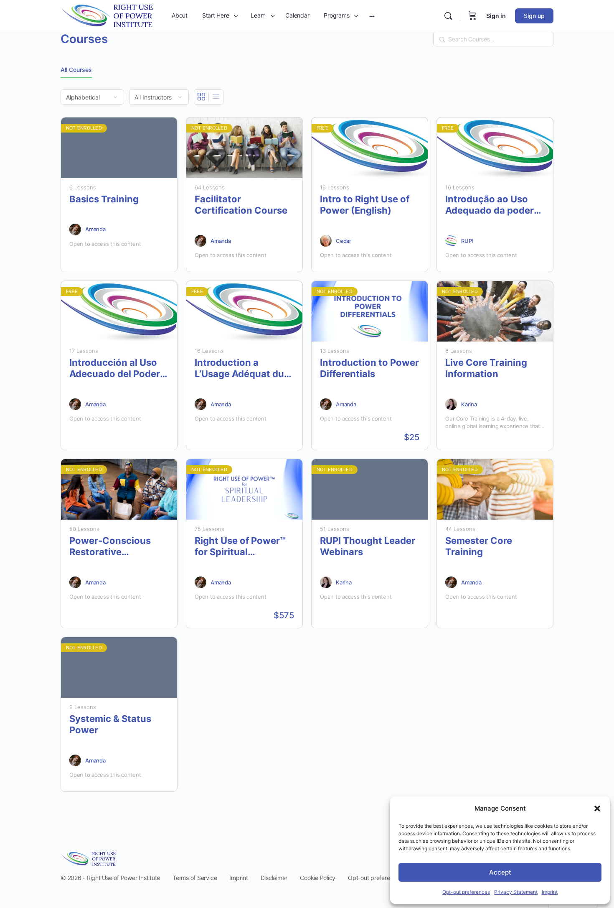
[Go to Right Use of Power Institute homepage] (107, 15)
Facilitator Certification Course (241, 205)
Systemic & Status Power (110, 724)
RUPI (467, 240)
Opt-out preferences (466, 892)
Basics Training (104, 199)
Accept (500, 872)
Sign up (534, 15)
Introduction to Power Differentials (369, 368)
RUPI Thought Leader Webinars (367, 546)
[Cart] (472, 16)
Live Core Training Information (486, 368)
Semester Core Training (478, 546)
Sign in (496, 15)
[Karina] (451, 404)
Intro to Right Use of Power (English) (364, 205)
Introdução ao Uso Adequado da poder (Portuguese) (489, 205)
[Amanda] (75, 229)
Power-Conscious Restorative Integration (110, 546)
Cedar (343, 240)
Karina (469, 404)
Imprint (550, 892)
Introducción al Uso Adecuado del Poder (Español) (114, 368)
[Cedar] (326, 241)
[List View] (216, 97)
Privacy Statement (516, 892)
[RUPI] (451, 241)
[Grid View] (201, 97)
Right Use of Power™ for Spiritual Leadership (240, 546)
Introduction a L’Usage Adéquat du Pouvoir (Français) (239, 368)
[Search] (448, 16)
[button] (597, 808)
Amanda (95, 229)
